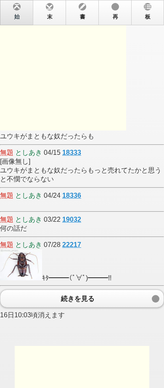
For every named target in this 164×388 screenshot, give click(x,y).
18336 (71, 195)
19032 (71, 219)
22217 (71, 244)
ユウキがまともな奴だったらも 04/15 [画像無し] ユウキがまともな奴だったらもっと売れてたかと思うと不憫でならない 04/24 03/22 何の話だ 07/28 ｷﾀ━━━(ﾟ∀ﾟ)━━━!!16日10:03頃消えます (80, 166)
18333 (71, 152)
